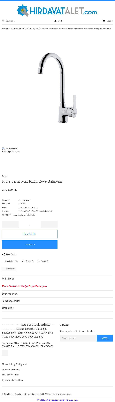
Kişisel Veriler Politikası (12, 380)
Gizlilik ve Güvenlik (11, 369)
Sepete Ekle (30, 234)
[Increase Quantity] (49, 224)
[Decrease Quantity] (10, 224)
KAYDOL (105, 338)
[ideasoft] (42, 400)
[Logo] (57, 10)
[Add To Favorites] (10, 261)
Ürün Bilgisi (8, 279)
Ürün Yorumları (9, 294)
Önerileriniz (8, 308)
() (110, 21)
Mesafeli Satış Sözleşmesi (14, 364)
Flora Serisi (26, 200)
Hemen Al (30, 244)
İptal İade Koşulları (10, 375)
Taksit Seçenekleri (11, 301)
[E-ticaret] (57, 400)
